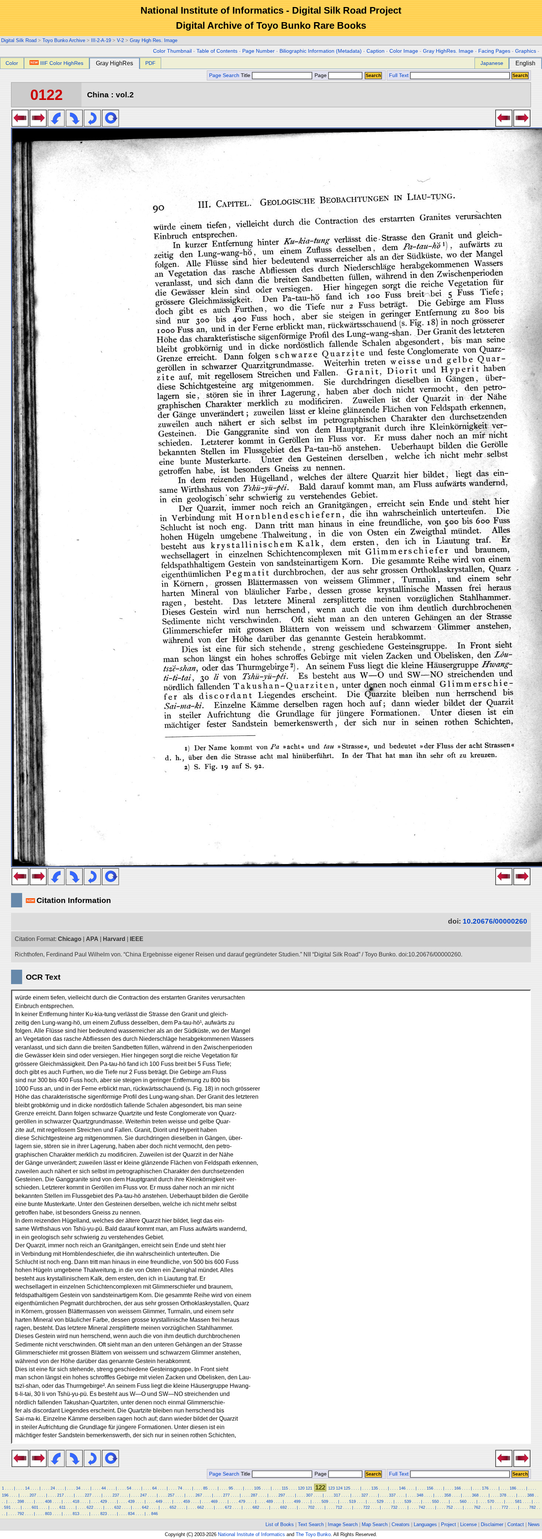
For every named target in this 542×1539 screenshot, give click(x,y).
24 (53, 1488)
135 (374, 1488)
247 (143, 1495)
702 (311, 1507)
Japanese (491, 63)
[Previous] (20, 124)
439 (131, 1501)
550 (435, 1501)
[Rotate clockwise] (74, 124)
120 (301, 1488)
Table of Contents (217, 51)
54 (129, 1488)
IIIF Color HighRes (61, 63)
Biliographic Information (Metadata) (320, 51)
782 (532, 1507)
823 (103, 1513)
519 (352, 1501)
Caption (375, 51)
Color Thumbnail (172, 51)
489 (269, 1501)
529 (380, 1501)
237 (115, 1495)
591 (7, 1507)
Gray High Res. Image (153, 40)
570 (490, 1501)
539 (407, 1501)
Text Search (311, 1524)
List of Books (279, 1524)
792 (20, 1513)
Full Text (399, 75)
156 (430, 1488)
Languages (425, 1524)
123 (331, 1488)
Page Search (224, 75)
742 (421, 1507)
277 (226, 1495)
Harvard (114, 939)
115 (285, 1488)
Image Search (343, 1524)
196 (5, 1495)
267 (198, 1495)
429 (103, 1501)
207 (32, 1495)
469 (214, 1501)
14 (27, 1488)
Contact (515, 1524)
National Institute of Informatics (251, 1534)
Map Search (375, 1524)
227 (88, 1495)
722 (366, 1507)
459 (186, 1501)
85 (205, 1488)
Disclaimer (492, 1524)
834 (131, 1513)
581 (518, 1501)
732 (394, 1507)
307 (309, 1495)
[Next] (38, 124)
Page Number (258, 51)
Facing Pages (494, 51)
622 (90, 1507)
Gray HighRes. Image (448, 51)
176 (485, 1488)
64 (154, 1488)
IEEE (136, 939)
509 (325, 1501)
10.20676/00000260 (495, 921)
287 (254, 1495)
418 (76, 1501)
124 (339, 1488)
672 (228, 1507)
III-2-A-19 (101, 40)
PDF (150, 63)
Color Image (403, 51)
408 (48, 1501)
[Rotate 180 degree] (92, 124)
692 (283, 1507)
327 (364, 1495)
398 (20, 1501)
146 (402, 1488)
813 (76, 1513)
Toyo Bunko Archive (63, 40)
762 (477, 1507)
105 (257, 1488)
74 (180, 1488)
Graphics (525, 51)
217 (60, 1495)
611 (62, 1507)
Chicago (69, 939)
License (468, 1524)
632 (117, 1507)
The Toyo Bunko (313, 1534)
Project (448, 1524)
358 (447, 1495)
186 (513, 1488)
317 (337, 1495)
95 (231, 1488)
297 (281, 1495)
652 (173, 1507)
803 (48, 1513)
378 (503, 1495)
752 (449, 1507)
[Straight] (110, 124)
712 (339, 1507)
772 (504, 1507)
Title (246, 75)
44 (103, 1488)
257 (171, 1495)
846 (154, 1513)
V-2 (120, 40)
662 (200, 1507)
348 (420, 1495)
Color (12, 63)
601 (35, 1507)
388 (530, 1495)
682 (256, 1507)
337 (392, 1495)
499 (297, 1501)
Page (320, 75)
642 (145, 1507)
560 (463, 1501)
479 (242, 1501)
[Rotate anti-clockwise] (56, 124)
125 (347, 1488)
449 (159, 1501)
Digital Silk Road (19, 40)
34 (78, 1488)
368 (475, 1495)
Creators (401, 1524)
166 (457, 1488)
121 (309, 1488)
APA (92, 939)
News (534, 1524)
